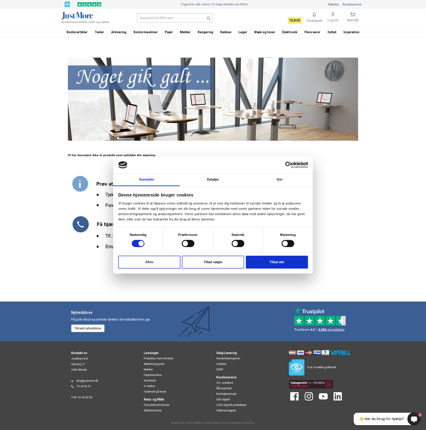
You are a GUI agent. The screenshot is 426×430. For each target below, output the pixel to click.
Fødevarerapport (226, 410)
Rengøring (205, 32)
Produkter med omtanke (158, 358)
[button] (208, 18)
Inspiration (351, 32)
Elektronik (289, 32)
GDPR (219, 369)
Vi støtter (149, 386)
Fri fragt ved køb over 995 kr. (214, 4)
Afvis (149, 262)
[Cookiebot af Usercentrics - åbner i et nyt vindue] (288, 164)
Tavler (99, 32)
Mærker (333, 4)
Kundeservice (352, 4)
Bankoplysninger (226, 393)
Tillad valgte (213, 262)
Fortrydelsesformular (157, 405)
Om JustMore (224, 382)
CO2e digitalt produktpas (231, 405)
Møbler (185, 32)
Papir (169, 32)
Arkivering (118, 32)
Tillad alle (277, 262)
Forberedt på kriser (155, 391)
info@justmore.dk (87, 380)
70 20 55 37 (84, 386)
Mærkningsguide (154, 364)
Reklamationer (153, 410)
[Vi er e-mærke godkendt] (67, 4)
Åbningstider (224, 388)
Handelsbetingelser (228, 358)
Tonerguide (314, 21)
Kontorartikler (77, 32)
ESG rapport (223, 399)
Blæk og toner (264, 32)
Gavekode (150, 380)
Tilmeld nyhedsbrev (88, 328)
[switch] (188, 243)
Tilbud (294, 20)
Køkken (225, 32)
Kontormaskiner (146, 32)
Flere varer (312, 32)
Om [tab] (279, 179)
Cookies (221, 364)
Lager (243, 32)
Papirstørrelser (153, 375)
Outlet (331, 32)
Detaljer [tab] (213, 179)
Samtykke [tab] (146, 179)
